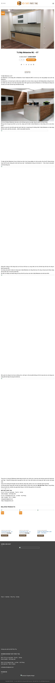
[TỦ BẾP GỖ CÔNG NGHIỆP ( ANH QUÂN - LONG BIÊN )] (45, 519)
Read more (40, 535)
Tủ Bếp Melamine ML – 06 (24, 531)
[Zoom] (2, 47)
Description (27, 72)
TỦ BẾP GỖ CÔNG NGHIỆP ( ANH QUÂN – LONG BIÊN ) (44, 532)
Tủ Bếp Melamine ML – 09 (6, 531)
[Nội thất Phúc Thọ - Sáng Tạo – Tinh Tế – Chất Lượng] (27, 3)
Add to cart (31, 59)
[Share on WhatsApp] (21, 65)
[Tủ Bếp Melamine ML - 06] (27, 519)
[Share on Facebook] (24, 65)
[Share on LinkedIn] (33, 65)
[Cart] (53, 3)
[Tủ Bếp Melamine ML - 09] (9, 519)
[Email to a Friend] (29, 65)
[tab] (27, 72)
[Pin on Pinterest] (31, 65)
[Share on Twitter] (26, 65)
